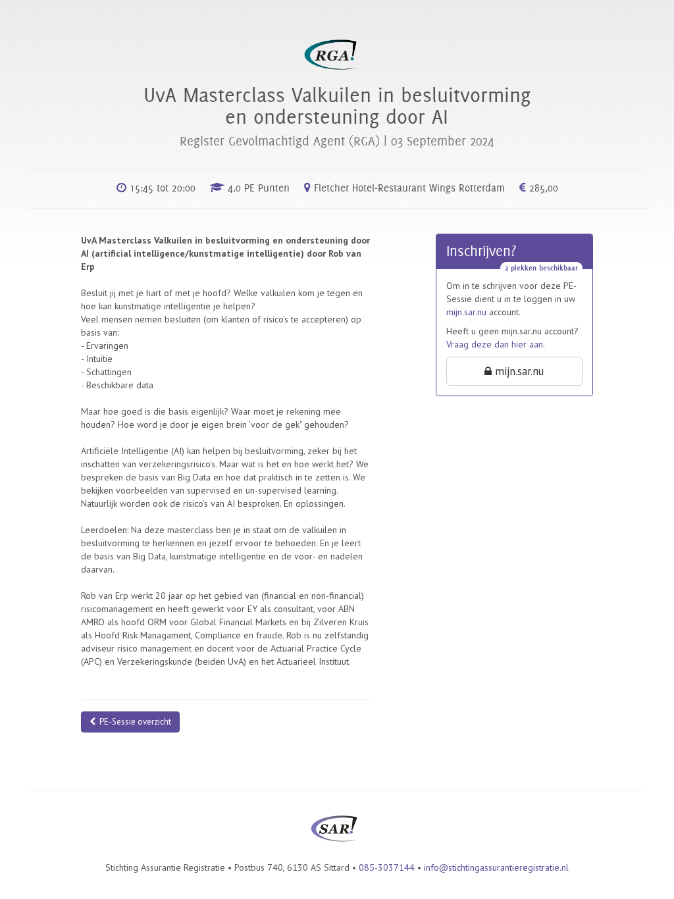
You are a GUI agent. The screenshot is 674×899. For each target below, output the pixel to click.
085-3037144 (387, 867)
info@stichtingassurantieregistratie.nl (496, 867)
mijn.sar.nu (466, 312)
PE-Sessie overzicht (133, 721)
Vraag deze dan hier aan (494, 344)
